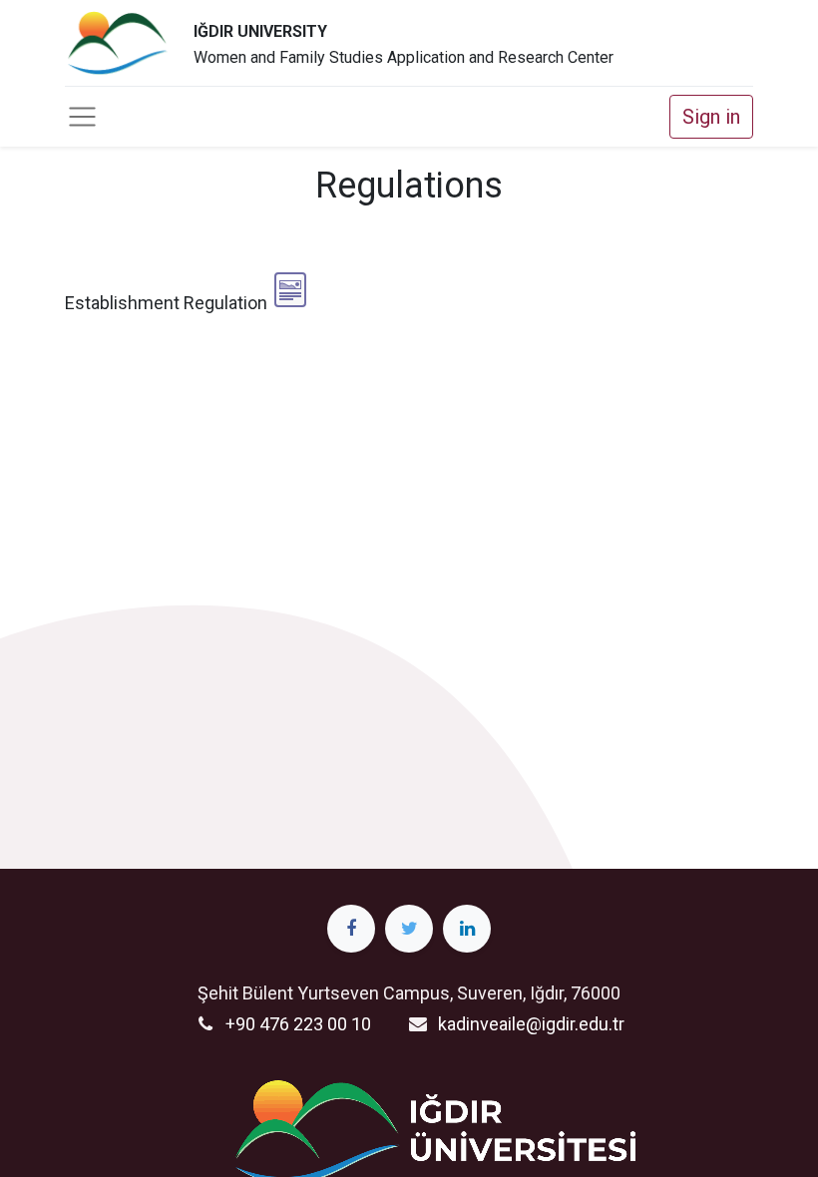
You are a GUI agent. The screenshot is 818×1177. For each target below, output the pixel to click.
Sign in (711, 117)
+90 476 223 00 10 (298, 1023)
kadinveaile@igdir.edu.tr (531, 1023)
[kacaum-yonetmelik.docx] (290, 290)
